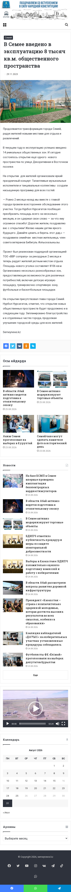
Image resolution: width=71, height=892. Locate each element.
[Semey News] (35, 15)
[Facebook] (6, 346)
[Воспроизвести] (7, 723)
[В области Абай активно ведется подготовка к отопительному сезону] (18, 379)
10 (7, 780)
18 (17, 788)
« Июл (6, 812)
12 (26, 780)
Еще (35, 675)
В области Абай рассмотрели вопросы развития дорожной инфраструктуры (46, 586)
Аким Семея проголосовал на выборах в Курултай (17, 439)
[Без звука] (57, 723)
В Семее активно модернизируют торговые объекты (50, 394)
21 (45, 788)
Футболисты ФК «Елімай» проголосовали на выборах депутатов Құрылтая (45, 658)
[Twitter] (12, 346)
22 (54, 788)
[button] (35, 708)
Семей (8, 37)
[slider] (32, 724)
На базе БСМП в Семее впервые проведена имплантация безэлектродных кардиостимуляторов (41, 483)
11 (17, 780)
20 (35, 788)
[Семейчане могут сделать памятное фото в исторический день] (52, 423)
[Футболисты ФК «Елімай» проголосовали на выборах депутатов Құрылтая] (13, 659)
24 (7, 795)
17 (7, 788)
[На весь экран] (63, 723)
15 (54, 780)
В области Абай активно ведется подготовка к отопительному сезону (14, 398)
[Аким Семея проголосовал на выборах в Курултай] (18, 423)
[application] (35, 708)
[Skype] (33, 346)
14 (45, 780)
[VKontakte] (19, 346)
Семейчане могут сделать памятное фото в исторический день (52, 441)
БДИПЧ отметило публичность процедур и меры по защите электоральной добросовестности (44, 543)
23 (63, 788)
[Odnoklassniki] (26, 346)
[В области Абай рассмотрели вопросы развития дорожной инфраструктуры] (13, 588)
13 (35, 780)
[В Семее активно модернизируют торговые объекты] (52, 379)
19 (26, 788)
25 (17, 795)
